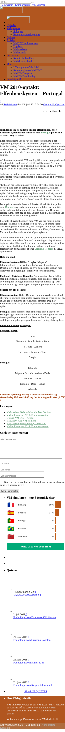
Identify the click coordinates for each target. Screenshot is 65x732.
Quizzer (11, 37)
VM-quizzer (38, 4)
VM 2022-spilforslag (24, 76)
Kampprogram (22, 4)
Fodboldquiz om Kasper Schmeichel (32, 685)
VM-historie (19, 52)
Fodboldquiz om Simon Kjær (28, 662)
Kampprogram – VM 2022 (27, 70)
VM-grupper (13, 28)
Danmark (10, 207)
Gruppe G (48, 104)
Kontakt (4, 727)
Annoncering (48, 724)
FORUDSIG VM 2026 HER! (36, 546)
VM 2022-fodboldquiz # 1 (27, 594)
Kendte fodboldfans (23, 58)
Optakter (59, 104)
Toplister (17, 46)
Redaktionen (10, 104)
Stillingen (18, 31)
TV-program (6, 4)
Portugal (45, 132)
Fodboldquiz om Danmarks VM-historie (34, 617)
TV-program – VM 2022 (26, 67)
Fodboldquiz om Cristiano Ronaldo (31, 640)
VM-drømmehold (22, 61)
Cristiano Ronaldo (44, 248)
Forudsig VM (14, 79)
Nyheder (11, 25)
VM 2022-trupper (22, 73)
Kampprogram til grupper (26, 34)
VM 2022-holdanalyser (25, 43)
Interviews (12, 55)
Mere (9, 64)
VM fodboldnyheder (45, 707)
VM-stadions (20, 49)
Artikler (11, 40)
